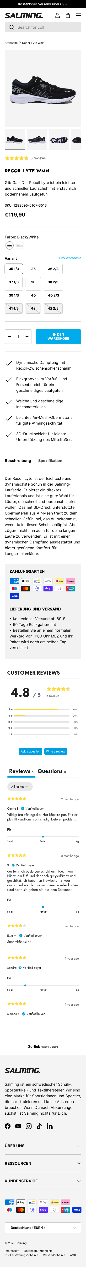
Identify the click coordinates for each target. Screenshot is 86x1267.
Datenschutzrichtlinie (38, 1251)
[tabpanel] (43, 513)
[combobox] (43, 27)
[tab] (18, 460)
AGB (73, 1255)
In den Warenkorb (58, 336)
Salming (21, 1243)
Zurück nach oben (43, 1046)
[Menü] (78, 15)
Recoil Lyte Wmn (33, 43)
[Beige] (20, 245)
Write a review (55, 751)
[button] (68, 15)
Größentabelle (70, 258)
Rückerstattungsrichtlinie (21, 1255)
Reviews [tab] (21, 771)
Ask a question (30, 751)
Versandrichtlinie (54, 1255)
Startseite (11, 43)
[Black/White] (9, 245)
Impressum (12, 1251)
